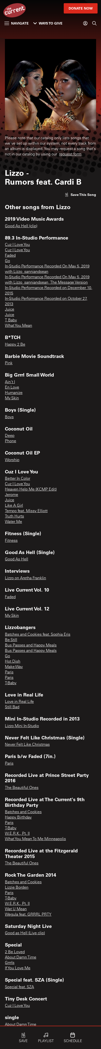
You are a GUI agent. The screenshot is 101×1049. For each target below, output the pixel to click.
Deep (9, 436)
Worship (12, 460)
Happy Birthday (18, 818)
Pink (9, 363)
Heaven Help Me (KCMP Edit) (31, 490)
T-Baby (10, 683)
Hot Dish (12, 662)
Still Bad (12, 707)
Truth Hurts (14, 516)
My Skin (12, 398)
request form (70, 154)
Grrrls (9, 963)
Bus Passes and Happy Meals (31, 645)
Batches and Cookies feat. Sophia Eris (37, 635)
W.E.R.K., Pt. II (17, 834)
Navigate (20, 23)
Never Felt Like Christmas (27, 745)
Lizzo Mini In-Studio (22, 726)
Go (7, 261)
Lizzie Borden (16, 888)
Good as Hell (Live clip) (25, 933)
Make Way (14, 667)
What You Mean (18, 326)
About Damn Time (20, 958)
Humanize (14, 393)
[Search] (94, 23)
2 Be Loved (15, 952)
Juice (9, 310)
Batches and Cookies (23, 812)
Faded (10, 256)
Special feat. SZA (19, 987)
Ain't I (10, 382)
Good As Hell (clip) (21, 226)
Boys (9, 417)
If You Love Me (17, 968)
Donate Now (81, 8)
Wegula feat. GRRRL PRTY (28, 915)
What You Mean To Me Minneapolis (35, 839)
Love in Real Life (19, 702)
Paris (9, 672)
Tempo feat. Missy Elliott (26, 511)
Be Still (11, 640)
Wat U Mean (16, 909)
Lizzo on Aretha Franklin (25, 578)
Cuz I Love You (17, 245)
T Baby (11, 320)
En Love (12, 388)
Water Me (13, 522)
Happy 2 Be (15, 345)
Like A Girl (14, 506)
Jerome (11, 495)
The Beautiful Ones (21, 788)
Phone (10, 441)
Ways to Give (51, 23)
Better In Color (17, 479)
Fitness (11, 541)
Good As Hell (16, 559)
